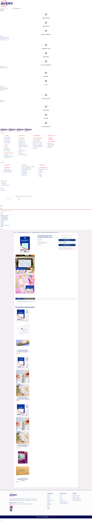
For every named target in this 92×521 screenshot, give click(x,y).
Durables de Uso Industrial (26, 169)
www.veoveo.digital (52, 516)
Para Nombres (7, 167)
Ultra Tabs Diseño (7, 138)
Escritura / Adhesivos (9, 152)
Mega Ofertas (46, 26)
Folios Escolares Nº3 (3, 87)
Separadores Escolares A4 (23, 146)
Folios (46, 84)
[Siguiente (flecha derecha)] (1, 520)
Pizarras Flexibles (51, 146)
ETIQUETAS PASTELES (36, 232)
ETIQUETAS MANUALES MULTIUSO (23, 232)
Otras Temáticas (7, 150)
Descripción (19, 298)
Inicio (15, 232)
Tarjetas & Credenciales (51, 138)
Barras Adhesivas (3, 66)
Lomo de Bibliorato (3, 39)
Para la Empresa (7, 149)
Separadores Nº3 (22, 139)
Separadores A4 (21, 141)
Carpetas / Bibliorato (46, 34)
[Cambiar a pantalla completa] (1, 519)
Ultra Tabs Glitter (7, 141)
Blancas (40, 174)
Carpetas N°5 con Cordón (37, 143)
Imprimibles (24, 165)
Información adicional (29, 298)
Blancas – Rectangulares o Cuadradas (28, 166)
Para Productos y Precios (43, 169)
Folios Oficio (2, 90)
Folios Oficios (21, 153)
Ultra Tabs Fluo (6, 140)
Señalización (7, 165)
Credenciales (46, 110)
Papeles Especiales (51, 144)
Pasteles (40, 170)
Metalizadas (41, 171)
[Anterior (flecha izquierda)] (0, 520)
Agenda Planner (46, 18)
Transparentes (24, 173)
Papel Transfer (2, 101)
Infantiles (46, 118)
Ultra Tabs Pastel (7, 142)
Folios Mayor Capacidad (4, 88)
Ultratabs (6, 135)
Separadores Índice (22, 143)
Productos (2, 10)
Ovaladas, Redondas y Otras (26, 168)
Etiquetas (46, 76)
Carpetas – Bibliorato (36, 139)
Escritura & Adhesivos (46, 65)
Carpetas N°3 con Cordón (37, 142)
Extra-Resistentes (46, 126)
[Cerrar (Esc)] (3, 519)
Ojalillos (40, 176)
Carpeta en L (2, 36)
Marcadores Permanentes (4, 67)
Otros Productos (46, 98)
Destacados (46, 56)
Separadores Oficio (22, 142)
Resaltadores (6, 154)
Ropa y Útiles (42, 165)
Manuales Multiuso (43, 167)
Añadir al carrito (67, 245)
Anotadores (2, 100)
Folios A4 (1, 86)
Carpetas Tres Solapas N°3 (4, 37)
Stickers (6, 145)
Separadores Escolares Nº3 (23, 145)
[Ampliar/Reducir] (0, 519)
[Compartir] (2, 519)
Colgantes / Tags (46, 48)
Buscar (7, 198)
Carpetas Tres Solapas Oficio (5, 38)
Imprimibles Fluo (24, 172)
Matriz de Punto (24, 175)
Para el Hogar (6, 148)
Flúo (40, 173)
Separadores (21, 138)
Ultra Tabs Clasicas (7, 137)
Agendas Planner (37, 135)
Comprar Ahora (67, 240)
